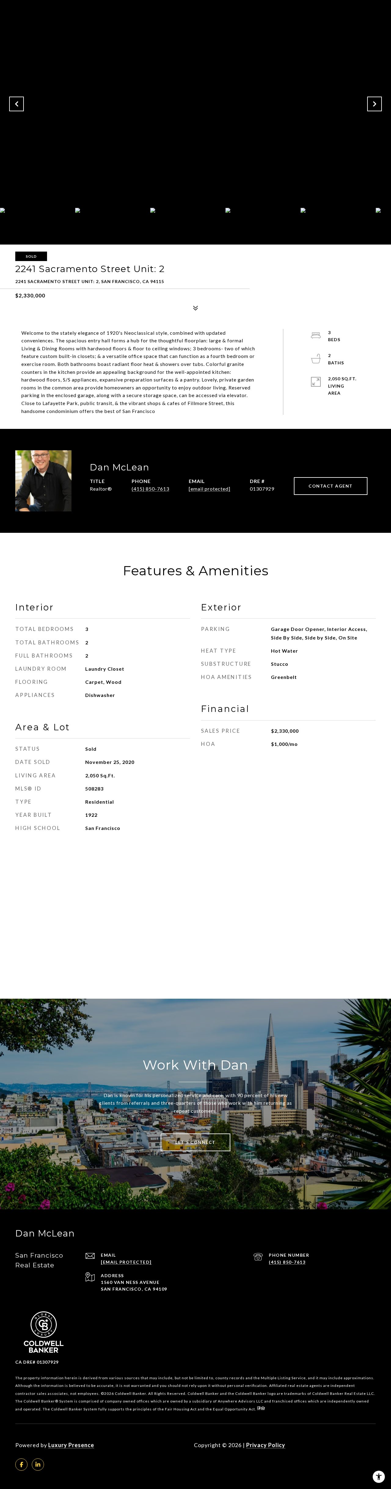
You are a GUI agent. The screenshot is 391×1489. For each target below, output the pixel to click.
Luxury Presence (71, 1445)
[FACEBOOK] (21, 1464)
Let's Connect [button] (195, 1142)
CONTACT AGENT (331, 485)
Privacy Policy (265, 1445)
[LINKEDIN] (38, 1464)
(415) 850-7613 (150, 489)
